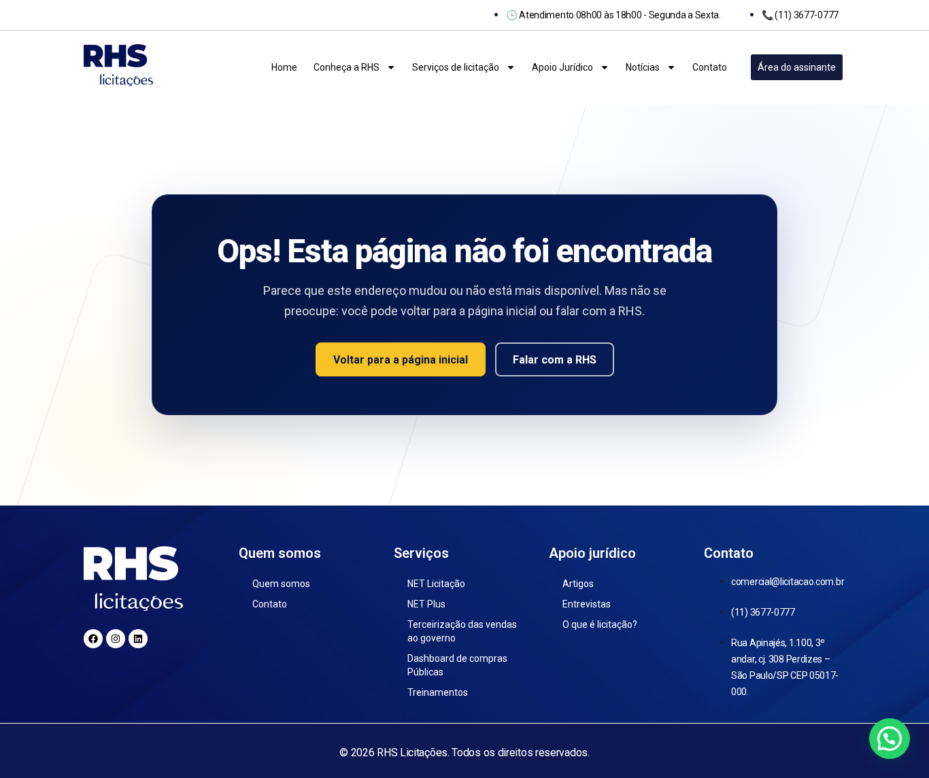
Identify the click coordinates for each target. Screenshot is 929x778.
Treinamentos (437, 692)
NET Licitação (436, 583)
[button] (889, 738)
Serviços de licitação (455, 67)
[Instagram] (115, 638)
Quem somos (281, 583)
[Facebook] (93, 638)
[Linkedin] (138, 638)
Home (284, 67)
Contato (709, 67)
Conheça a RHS (346, 67)
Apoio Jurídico (562, 67)
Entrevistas (586, 604)
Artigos (578, 583)
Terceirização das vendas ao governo (462, 631)
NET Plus (426, 604)
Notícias (643, 67)
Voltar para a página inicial (400, 359)
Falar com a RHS (554, 359)
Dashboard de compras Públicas (457, 665)
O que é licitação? (599, 624)
